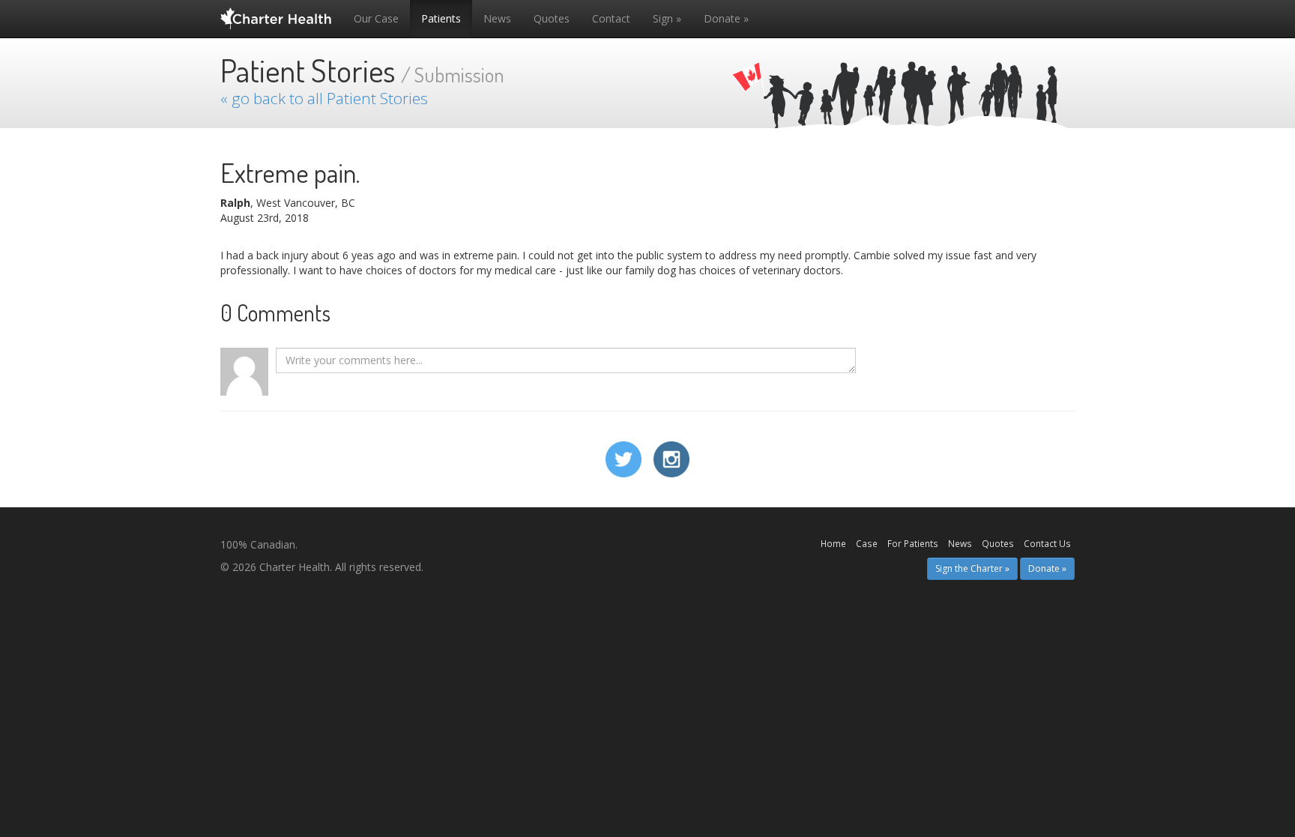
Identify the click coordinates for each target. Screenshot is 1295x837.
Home (833, 543)
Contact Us (1047, 543)
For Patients (912, 543)
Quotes (552, 18)
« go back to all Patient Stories (324, 98)
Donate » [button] (1047, 568)
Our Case (376, 18)
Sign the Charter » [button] (972, 568)
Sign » (667, 18)
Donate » (726, 18)
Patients (441, 18)
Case (867, 543)
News (497, 18)
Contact (611, 18)
